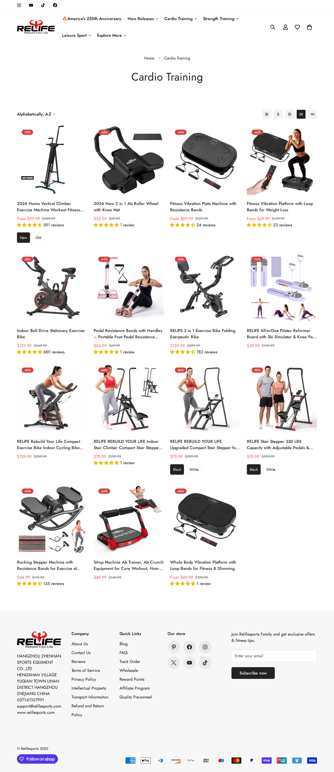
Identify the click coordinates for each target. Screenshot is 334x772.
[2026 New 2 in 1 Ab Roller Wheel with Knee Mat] (129, 160)
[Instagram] (19, 5)
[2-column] (278, 114)
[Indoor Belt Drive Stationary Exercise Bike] (52, 287)
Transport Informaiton (89, 697)
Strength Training (218, 19)
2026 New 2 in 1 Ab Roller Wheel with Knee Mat (126, 207)
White (194, 469)
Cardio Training (178, 19)
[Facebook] (55, 5)
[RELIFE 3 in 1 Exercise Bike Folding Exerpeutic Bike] (205, 287)
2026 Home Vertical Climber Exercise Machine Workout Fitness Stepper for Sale (48, 207)
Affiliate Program (135, 688)
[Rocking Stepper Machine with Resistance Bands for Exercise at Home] (52, 519)
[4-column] (301, 114)
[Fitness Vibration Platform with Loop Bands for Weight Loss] (282, 160)
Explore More (109, 35)
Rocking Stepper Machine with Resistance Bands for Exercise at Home (47, 565)
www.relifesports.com (36, 712)
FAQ (124, 653)
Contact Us (81, 653)
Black (177, 469)
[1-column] (266, 114)
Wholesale (129, 670)
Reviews (78, 662)
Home (149, 58)
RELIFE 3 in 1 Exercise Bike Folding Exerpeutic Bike (202, 334)
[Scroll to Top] (324, 744)
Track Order (130, 662)
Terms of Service (85, 670)
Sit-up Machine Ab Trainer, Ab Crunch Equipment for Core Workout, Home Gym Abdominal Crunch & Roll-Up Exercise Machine (129, 565)
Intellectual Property (88, 688)
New (23, 237)
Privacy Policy (83, 679)
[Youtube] (31, 5)
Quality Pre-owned (136, 697)
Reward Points (132, 679)
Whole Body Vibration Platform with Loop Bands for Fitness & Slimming (203, 565)
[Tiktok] (43, 5)
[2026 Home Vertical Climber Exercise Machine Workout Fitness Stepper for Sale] (52, 160)
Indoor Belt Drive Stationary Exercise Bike (51, 334)
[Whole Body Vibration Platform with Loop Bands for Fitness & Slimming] (205, 519)
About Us (79, 644)
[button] (309, 27)
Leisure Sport (74, 35)
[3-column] (289, 114)
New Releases (141, 19)
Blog (124, 644)
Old (38, 237)
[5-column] (312, 114)
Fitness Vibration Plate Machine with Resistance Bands (203, 207)
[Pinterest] (174, 647)
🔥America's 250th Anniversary (91, 19)
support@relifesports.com (39, 706)
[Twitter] (174, 662)
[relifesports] (36, 27)
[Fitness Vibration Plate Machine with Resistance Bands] (205, 160)
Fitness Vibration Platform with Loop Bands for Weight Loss (280, 207)
